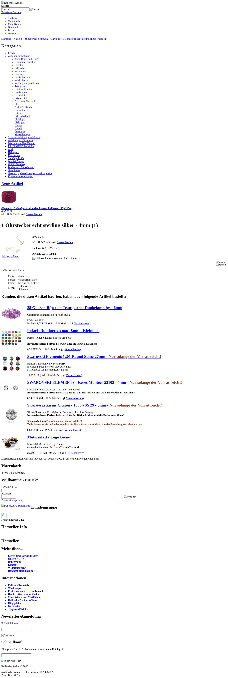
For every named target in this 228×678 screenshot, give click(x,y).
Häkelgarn (13, 152)
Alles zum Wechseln (25, 101)
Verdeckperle (22, 80)
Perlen (11, 53)
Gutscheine (14, 170)
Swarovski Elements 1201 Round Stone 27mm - (94, 356)
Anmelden (13, 33)
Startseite (13, 18)
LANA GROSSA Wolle (21, 146)
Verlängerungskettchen (27, 83)
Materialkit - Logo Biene (48, 437)
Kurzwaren (14, 155)
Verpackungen (22, 134)
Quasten (19, 65)
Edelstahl (19, 68)
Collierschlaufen (23, 89)
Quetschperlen (22, 77)
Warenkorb (14, 21)
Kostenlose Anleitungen (20, 176)
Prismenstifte (21, 98)
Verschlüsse (21, 71)
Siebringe (20, 119)
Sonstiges (20, 131)
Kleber (18, 125)
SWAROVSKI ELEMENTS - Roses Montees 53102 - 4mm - (104, 382)
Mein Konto (14, 24)
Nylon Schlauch (23, 107)
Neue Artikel (12, 183)
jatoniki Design (16, 161)
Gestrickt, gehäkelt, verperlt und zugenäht (30, 173)
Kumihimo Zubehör (25, 62)
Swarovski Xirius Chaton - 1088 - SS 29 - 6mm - (94, 405)
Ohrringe (55, 38)
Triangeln (20, 86)
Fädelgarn (20, 122)
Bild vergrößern (10, 256)
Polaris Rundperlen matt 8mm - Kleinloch (63, 330)
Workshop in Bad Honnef (21, 143)
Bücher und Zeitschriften (21, 167)
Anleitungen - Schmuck (20, 140)
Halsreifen (20, 110)
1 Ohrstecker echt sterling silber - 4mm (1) (85, 38)
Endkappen (21, 92)
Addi (10, 149)
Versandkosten (34, 214)
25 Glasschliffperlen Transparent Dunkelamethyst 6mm (74, 307)
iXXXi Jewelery (16, 164)
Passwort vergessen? (12, 500)
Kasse (11, 30)
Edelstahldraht (22, 116)
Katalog (18, 38)
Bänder (18, 113)
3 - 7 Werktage (52, 248)
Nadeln (18, 128)
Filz (17, 104)
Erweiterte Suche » (11, 12)
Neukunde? (14, 27)
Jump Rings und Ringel (27, 59)
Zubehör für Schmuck (36, 38)
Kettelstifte (20, 95)
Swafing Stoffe (16, 158)
